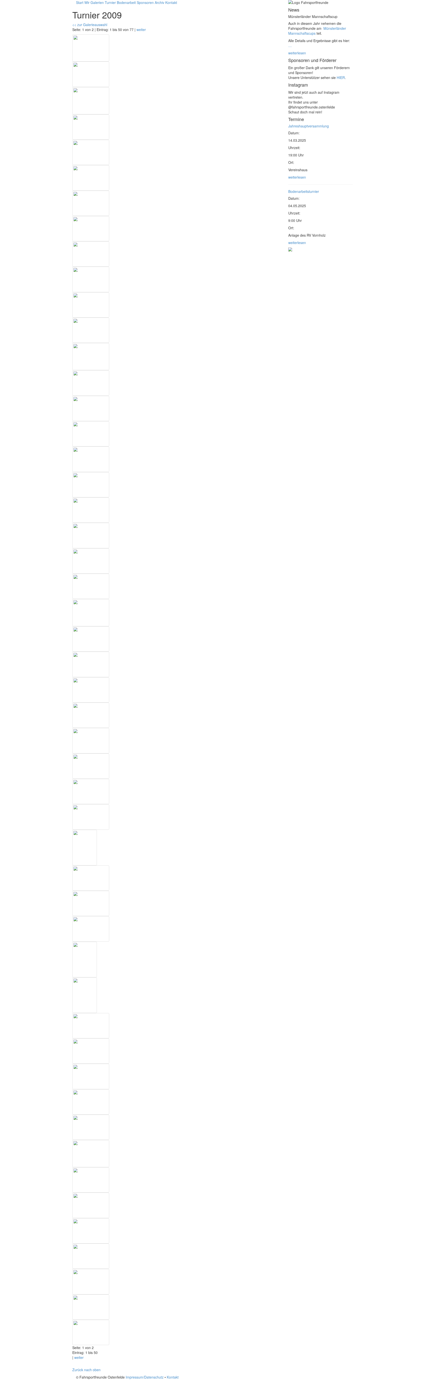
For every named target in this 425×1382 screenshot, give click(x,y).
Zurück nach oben (86, 1369)
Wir (87, 2)
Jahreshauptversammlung (308, 125)
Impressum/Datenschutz (145, 1377)
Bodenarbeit (126, 2)
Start (79, 2)
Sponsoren (145, 2)
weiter (141, 29)
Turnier (110, 2)
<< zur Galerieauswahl (89, 24)
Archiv (159, 2)
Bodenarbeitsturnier (303, 191)
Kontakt (171, 2)
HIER (341, 77)
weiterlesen (297, 52)
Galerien (97, 2)
